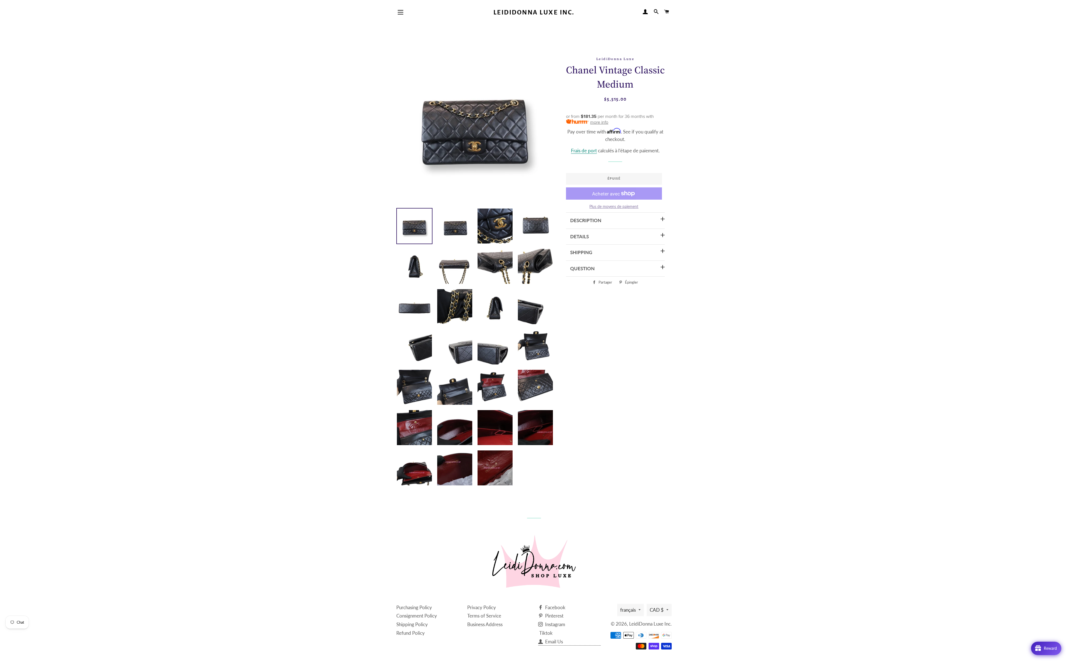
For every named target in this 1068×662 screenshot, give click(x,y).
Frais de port (584, 150)
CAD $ (657, 610)
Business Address (485, 624)
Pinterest (553, 616)
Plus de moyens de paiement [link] (613, 206)
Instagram (554, 624)
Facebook (554, 607)
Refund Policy (410, 633)
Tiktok (546, 633)
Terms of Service (484, 616)
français (628, 610)
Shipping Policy (412, 624)
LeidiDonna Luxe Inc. (534, 12)
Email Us (553, 641)
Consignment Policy (416, 616)
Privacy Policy (481, 607)
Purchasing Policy (414, 607)
